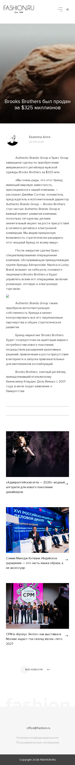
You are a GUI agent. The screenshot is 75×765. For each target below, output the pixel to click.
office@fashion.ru (38, 728)
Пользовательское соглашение (37, 742)
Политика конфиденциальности (37, 737)
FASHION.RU (48, 759)
